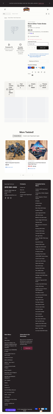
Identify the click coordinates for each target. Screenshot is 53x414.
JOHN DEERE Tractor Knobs (41, 256)
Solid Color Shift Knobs (40, 261)
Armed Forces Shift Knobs (41, 295)
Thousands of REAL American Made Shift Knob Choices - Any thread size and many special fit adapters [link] (26, 2)
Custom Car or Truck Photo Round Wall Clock (38, 164)
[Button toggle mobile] (5, 9)
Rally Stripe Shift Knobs (40, 208)
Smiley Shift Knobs (39, 286)
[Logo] (26, 9)
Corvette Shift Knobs (40, 233)
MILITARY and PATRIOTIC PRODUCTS (10, 377)
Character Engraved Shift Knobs (41, 280)
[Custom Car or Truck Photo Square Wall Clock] (16, 151)
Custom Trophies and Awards (9, 404)
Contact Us (22, 187)
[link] (32, 72)
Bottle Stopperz (8, 370)
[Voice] (46, 14)
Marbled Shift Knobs (40, 268)
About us (7, 385)
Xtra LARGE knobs (39, 270)
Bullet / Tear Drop (39, 328)
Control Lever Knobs (39, 258)
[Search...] (49, 14)
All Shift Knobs (38, 203)
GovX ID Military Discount (10, 390)
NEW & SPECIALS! (8, 360)
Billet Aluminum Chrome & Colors (41, 225)
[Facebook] (5, 198)
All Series (37, 201)
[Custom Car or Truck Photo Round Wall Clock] (39, 151)
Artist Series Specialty (40, 273)
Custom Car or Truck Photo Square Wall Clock (16, 164)
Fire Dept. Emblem (39, 302)
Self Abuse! (7, 397)
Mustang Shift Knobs (40, 228)
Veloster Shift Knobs (39, 244)
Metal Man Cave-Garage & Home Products (11, 373)
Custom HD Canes (9, 357)
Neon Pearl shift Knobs (40, 318)
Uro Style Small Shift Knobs (41, 330)
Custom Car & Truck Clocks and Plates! (11, 400)
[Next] (50, 3)
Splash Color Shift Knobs (40, 323)
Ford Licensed (38, 314)
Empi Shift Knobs (39, 242)
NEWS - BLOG (8, 394)
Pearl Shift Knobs (39, 265)
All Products (22, 192)
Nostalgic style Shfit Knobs (41, 275)
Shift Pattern (38, 205)
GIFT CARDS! (7, 380)
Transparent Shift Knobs (40, 325)
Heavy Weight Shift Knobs (41, 220)
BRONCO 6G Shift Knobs (40, 217)
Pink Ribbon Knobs (39, 292)
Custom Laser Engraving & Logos (26, 195)
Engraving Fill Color (32, 41)
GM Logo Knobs (39, 235)
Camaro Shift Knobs (39, 231)
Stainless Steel (38, 222)
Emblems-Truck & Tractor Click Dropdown (41, 289)
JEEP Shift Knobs (39, 215)
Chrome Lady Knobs (40, 306)
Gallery (6, 382)
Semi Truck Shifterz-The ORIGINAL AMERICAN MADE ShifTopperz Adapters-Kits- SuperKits (11, 345)
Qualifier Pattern (39, 210)
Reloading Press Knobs (40, 254)
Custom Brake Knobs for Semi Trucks (10, 354)
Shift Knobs (7, 340)
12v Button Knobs (39, 251)
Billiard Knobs (38, 277)
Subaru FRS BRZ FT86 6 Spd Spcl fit (41, 238)
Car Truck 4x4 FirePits (9, 392)
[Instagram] (8, 198)
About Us (22, 189)
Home (5, 17)
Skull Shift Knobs (39, 309)
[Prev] (3, 3)
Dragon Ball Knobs (39, 299)
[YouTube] (11, 198)
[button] (48, 9)
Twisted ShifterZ (24, 409)
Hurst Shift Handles (39, 311)
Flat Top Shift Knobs (39, 321)
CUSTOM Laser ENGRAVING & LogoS (11, 350)
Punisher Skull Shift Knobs (41, 284)
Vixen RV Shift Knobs (40, 249)
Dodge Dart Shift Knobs (40, 246)
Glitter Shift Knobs (39, 263)
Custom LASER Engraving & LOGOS (41, 189)
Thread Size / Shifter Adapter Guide (41, 193)
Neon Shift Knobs (39, 316)
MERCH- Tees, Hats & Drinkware (9, 363)
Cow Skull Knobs (39, 297)
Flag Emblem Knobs (39, 304)
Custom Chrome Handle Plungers (10, 367)
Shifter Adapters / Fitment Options (41, 197)
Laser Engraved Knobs (40, 212)
